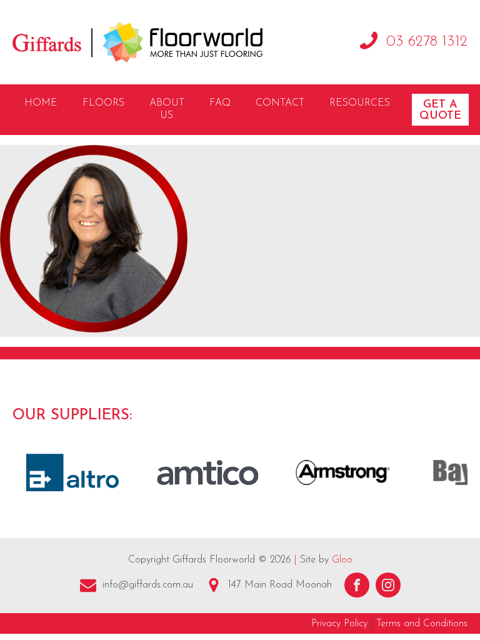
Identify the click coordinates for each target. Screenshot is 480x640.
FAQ (220, 103)
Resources (359, 103)
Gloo (342, 560)
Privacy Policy (339, 624)
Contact (280, 103)
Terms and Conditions (422, 624)
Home (41, 103)
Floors (103, 103)
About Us (166, 109)
